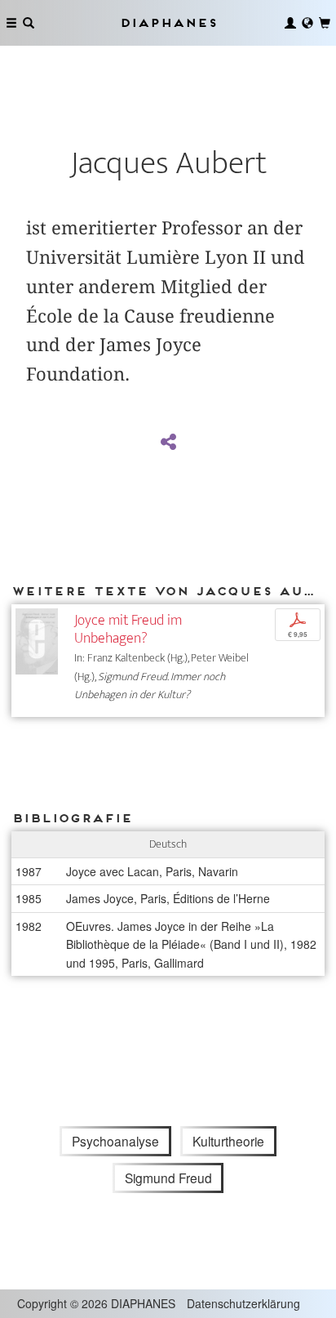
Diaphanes (168, 22)
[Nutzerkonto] (290, 23)
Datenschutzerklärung (243, 1303)
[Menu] (11, 23)
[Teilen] (168, 443)
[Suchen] (28, 23)
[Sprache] (307, 23)
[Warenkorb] (324, 23)
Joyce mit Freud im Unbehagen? (128, 629)
